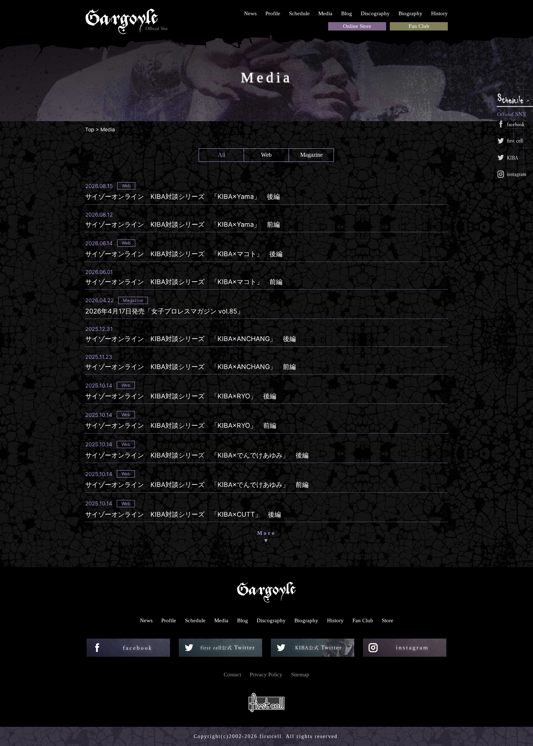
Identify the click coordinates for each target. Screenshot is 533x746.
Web (266, 155)
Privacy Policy (266, 674)
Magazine (311, 155)
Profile (272, 13)
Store (387, 620)
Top (89, 129)
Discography (375, 13)
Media (325, 13)
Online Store (357, 26)
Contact (232, 674)
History (439, 13)
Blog (346, 13)
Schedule (299, 13)
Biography (410, 13)
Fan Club (419, 26)
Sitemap (300, 674)
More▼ (266, 537)
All (221, 155)
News (250, 13)
